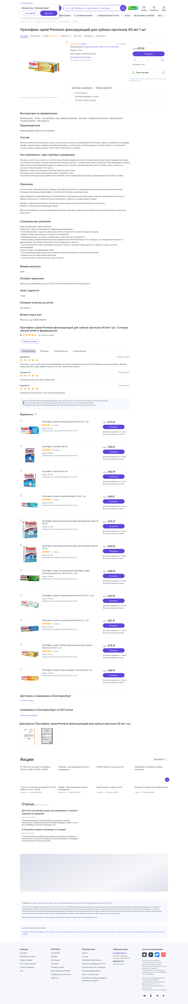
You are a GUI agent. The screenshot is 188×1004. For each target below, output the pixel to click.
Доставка (77, 36)
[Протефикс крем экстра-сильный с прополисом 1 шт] (30, 678)
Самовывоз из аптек (27, 956)
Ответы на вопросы (27, 967)
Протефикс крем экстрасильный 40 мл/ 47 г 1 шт (65, 620)
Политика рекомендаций (91, 971)
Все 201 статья (41, 805)
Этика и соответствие (90, 974)
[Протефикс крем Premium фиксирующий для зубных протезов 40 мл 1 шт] (30, 653)
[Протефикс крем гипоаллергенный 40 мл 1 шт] (30, 504)
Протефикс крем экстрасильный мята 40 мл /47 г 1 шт (68, 595)
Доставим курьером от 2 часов (87, 96)
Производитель (26, 118)
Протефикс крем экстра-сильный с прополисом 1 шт (67, 670)
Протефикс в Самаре (132, 932)
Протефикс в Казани (80, 932)
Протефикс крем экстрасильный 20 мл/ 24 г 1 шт (65, 422)
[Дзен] (163, 995)
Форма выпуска (116, 118)
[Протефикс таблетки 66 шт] (30, 455)
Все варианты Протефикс (81, 57)
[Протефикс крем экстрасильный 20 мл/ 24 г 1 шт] (30, 430)
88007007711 (118, 961)
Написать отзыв (30, 341)
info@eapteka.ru (120, 953)
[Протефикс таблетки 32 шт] (30, 480)
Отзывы (51, 36)
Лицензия (54, 964)
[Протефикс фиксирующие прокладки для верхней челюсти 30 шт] (30, 529)
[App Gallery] (163, 954)
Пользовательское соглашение (93, 967)
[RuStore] (157, 954)
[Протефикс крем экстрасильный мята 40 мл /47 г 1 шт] (30, 604)
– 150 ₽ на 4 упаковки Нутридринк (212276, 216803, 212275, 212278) (38, 788)
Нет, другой (30, 13)
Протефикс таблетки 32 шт (55, 471)
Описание (83, 118)
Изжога (128, 15)
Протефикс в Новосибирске (65, 932)
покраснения (91, 8)
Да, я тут (49, 13)
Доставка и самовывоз (82, 88)
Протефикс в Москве (28, 932)
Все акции (158, 759)
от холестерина (104, 8)
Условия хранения (103, 88)
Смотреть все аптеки (29, 715)
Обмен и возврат (26, 960)
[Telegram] (157, 995)
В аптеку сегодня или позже (85, 100)
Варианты (66, 36)
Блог (21, 971)
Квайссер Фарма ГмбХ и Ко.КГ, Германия (101, 47)
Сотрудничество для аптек (61, 974)
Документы (101, 36)
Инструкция (35, 36)
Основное (24, 36)
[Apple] (144, 954)
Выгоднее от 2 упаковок (145, 15)
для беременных (78, 8)
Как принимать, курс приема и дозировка (59, 118)
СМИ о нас (55, 978)
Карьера (54, 956)
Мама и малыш (65, 15)
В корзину (113, 427)
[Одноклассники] (151, 995)
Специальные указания (98, 118)
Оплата (84, 953)
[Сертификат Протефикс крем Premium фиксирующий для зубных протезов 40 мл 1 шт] (28, 736)
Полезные (44, 351)
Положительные (61, 351)
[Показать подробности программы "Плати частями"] (163, 72)
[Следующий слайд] (167, 779)
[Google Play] (151, 954)
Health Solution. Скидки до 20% (109, 787)
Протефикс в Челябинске (117, 932)
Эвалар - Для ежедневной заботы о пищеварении (73, 788)
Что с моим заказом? (28, 964)
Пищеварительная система (108, 15)
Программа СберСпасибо (91, 960)
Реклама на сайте (57, 967)
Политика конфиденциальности (93, 964)
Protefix (79, 50)
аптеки (95, 917)
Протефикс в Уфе (144, 932)
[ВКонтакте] (144, 995)
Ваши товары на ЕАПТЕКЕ (60, 971)
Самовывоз (88, 36)
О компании (55, 953)
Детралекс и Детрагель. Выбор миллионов (152, 787)
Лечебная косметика (84, 15)
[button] (26, 3)
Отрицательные (79, 351)
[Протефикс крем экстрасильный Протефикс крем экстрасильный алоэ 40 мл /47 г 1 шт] (30, 579)
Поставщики (55, 960)
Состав (37, 118)
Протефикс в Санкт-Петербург (45, 932)
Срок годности (43, 121)
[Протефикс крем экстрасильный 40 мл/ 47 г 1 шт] (30, 629)
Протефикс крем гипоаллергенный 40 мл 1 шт (64, 496)
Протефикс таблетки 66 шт (55, 446)
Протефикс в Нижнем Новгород (98, 932)
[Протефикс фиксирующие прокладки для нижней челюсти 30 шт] (30, 554)
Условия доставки (26, 700)
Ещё (159, 15)
